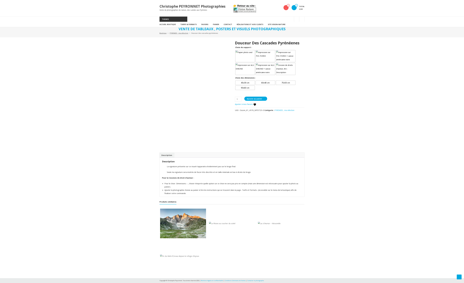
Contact (228, 24)
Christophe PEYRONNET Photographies (192, 6)
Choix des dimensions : (245, 78)
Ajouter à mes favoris (244, 104)
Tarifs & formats (188, 24)
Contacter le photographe (255, 280)
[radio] (245, 56)
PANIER (216, 24)
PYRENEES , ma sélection (179, 33)
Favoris (204, 24)
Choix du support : (243, 47)
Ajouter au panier (254, 98)
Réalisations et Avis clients (250, 24)
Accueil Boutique (168, 24)
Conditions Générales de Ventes (235, 280)
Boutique (163, 33)
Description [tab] (166, 155)
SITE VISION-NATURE (276, 24)
